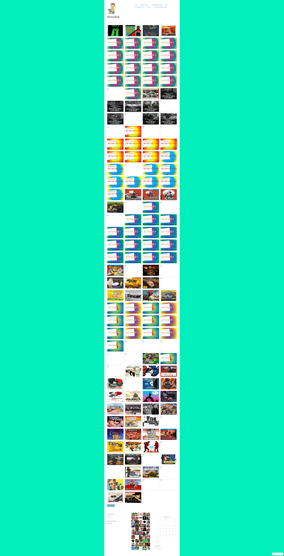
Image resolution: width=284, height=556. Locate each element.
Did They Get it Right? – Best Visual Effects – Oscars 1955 (151, 147)
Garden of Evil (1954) (135, 501)
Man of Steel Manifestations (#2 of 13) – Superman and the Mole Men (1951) (169, 273)
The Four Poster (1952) (118, 299)
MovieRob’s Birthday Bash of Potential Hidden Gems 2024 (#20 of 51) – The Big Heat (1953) (169, 461)
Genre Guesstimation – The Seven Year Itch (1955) (115, 286)
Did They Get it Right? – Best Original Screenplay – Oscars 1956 (116, 348)
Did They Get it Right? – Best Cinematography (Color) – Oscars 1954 (133, 235)
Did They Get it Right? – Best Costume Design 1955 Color (151, 71)
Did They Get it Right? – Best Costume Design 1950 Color (116, 46)
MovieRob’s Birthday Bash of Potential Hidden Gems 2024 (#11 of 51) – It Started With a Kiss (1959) (151, 474)
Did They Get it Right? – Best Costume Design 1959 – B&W (134, 97)
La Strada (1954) (119, 387)
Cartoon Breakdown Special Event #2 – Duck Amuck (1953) (115, 33)
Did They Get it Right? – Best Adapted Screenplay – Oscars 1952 (133, 323)
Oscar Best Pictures (139, 7)
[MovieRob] (111, 13)
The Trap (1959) (119, 450)
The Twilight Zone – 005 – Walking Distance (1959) (115, 122)
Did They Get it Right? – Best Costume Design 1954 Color (116, 71)
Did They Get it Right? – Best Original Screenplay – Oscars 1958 (116, 361)
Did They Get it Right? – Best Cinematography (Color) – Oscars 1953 (169, 222)
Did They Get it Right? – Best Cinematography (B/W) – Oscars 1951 (116, 222)
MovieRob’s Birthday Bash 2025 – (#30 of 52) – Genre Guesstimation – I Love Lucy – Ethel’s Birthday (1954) (134, 411)
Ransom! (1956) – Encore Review (113, 210)
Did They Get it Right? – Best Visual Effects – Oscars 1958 (133, 160)
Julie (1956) (173, 375)
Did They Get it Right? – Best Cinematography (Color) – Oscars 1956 (133, 248)
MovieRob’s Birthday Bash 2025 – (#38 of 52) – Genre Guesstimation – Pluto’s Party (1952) (115, 411)
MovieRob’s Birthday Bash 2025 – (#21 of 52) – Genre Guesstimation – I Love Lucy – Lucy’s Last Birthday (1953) (151, 411)
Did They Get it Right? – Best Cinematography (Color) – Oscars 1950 (133, 210)
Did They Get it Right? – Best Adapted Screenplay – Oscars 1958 (133, 361)
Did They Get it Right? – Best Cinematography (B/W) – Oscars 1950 (151, 210)
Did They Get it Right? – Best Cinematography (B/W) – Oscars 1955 (116, 248)
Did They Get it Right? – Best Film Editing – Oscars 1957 (151, 185)
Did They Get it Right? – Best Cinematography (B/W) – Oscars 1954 (151, 235)
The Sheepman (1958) (135, 400)
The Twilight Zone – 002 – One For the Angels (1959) (168, 122)
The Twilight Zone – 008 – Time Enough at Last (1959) (133, 109)
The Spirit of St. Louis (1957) (117, 438)
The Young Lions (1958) (153, 274)
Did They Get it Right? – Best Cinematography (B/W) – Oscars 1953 (116, 235)
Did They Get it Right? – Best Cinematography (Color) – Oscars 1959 (151, 260)
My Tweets (109, 523)
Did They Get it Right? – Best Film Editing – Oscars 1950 (169, 160)
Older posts (111, 505)
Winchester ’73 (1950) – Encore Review (150, 298)
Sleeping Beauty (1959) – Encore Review (150, 399)
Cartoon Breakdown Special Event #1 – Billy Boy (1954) (133, 34)
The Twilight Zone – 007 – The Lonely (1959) (151, 109)
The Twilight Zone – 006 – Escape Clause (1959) (168, 109)
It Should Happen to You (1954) (114, 425)
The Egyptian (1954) (118, 274)
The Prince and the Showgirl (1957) (167, 425)
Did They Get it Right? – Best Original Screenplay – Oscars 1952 (116, 323)
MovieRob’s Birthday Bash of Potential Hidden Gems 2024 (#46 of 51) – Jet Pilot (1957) (169, 449)
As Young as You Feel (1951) (170, 299)
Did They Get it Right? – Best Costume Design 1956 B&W (134, 84)
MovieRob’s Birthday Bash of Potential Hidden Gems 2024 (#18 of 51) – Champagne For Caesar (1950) (116, 474)
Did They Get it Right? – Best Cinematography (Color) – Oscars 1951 (169, 210)
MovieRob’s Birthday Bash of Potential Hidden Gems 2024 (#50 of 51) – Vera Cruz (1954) (151, 448)
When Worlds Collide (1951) (134, 286)
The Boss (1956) (172, 438)
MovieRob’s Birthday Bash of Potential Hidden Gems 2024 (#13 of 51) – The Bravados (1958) (134, 474)
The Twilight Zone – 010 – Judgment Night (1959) (168, 97)
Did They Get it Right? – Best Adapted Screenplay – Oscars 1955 (169, 336)
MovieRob (113, 17)
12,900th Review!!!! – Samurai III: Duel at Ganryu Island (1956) (134, 197)
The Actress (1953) (118, 488)
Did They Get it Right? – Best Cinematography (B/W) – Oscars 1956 (151, 248)
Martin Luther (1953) (153, 286)
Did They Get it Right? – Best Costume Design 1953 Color (151, 59)
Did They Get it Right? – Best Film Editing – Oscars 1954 (169, 172)
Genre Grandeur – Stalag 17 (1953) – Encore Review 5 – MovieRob (133, 449)
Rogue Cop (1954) (172, 286)
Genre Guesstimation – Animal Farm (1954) (134, 425)
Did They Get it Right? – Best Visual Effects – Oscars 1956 (169, 147)
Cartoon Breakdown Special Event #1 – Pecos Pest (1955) (151, 34)
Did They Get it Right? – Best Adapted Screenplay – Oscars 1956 (133, 348)
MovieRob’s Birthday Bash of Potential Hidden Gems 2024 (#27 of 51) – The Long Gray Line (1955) (134, 461)
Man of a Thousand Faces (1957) (149, 362)
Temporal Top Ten (144, 4)
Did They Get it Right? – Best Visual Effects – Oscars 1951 (151, 134)
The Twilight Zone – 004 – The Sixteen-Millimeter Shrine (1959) (134, 121)
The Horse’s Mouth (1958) (152, 375)
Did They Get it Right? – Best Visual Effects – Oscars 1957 (116, 160)
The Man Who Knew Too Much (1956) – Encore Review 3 (168, 487)
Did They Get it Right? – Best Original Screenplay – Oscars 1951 (151, 311)
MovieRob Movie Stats (157, 4)
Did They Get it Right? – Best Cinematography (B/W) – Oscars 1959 (169, 260)
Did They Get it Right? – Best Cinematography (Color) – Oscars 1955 (169, 235)
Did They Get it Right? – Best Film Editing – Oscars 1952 (133, 172)
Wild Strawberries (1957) (152, 387)
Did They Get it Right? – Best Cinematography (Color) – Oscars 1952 (133, 222)
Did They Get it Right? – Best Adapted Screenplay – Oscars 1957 (169, 348)
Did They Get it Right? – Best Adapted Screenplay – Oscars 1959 (116, 374)
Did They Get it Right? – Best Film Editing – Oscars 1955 (116, 185)
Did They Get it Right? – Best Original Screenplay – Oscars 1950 (116, 311)
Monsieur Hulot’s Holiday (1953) (131, 387)
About (166, 4)
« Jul (156, 541)
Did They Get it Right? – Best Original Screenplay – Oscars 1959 (169, 361)
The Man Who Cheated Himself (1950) (150, 488)
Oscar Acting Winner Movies (160, 7)
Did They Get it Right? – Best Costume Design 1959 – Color (116, 97)
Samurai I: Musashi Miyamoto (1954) (167, 198)
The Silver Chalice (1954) (135, 274)
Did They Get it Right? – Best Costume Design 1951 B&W (169, 46)
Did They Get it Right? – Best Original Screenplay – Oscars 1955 (151, 336)
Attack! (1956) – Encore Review (166, 387)
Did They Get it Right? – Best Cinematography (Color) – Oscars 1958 (116, 260)
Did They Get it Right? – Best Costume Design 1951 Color (151, 46)
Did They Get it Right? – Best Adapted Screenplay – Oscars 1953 (169, 323)
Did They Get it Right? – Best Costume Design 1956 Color (116, 84)
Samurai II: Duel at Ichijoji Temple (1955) (150, 198)
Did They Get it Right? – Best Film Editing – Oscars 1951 (116, 172)
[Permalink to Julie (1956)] (168, 376)
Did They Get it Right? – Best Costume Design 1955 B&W (169, 71)
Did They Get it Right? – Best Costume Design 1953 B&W (169, 59)
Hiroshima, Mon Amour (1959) (113, 399)
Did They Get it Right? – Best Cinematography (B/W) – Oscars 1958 (133, 260)
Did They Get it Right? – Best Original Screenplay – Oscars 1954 (116, 336)
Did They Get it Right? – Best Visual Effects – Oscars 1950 (133, 134)
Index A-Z (149, 7)
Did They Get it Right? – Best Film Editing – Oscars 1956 (133, 185)
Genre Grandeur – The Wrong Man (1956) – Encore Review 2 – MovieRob (116, 500)
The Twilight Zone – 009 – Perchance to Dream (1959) (115, 109)
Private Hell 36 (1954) (135, 488)
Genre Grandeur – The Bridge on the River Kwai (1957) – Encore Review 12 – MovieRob (169, 32)
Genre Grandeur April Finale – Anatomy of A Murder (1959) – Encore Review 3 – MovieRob (151, 95)
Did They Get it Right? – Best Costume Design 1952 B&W (133, 59)
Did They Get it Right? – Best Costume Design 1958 (169, 84)
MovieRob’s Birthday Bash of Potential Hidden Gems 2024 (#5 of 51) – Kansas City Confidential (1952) (169, 474)
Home (136, 4)
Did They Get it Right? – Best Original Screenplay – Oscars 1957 (151, 348)
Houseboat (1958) (136, 375)
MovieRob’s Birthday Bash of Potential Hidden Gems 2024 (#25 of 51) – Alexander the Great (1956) (151, 461)
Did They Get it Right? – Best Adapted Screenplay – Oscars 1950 (133, 311)
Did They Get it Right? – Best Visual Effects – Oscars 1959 (151, 160)
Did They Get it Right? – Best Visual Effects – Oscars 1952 (169, 134)
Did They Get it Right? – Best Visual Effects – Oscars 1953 (116, 147)
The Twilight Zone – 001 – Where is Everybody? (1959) (116, 134)
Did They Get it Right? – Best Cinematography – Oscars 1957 (169, 248)
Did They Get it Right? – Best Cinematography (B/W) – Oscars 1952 (151, 222)
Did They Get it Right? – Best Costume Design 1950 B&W (134, 46)
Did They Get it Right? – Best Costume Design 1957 (151, 84)
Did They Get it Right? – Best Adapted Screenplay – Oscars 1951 (169, 311)
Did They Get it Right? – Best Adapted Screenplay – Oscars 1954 (133, 336)
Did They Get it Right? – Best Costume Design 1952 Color (116, 59)
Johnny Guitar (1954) (171, 413)
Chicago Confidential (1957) (152, 438)
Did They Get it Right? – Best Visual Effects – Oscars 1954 (133, 147)
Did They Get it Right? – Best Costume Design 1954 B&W (134, 71)
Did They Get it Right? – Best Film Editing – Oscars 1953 (151, 172)
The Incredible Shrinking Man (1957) (150, 425)
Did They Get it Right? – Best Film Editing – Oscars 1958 (169, 185)
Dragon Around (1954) (171, 400)
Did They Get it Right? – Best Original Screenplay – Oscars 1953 (151, 323)
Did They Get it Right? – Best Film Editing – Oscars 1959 (116, 198)
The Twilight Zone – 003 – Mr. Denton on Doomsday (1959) (151, 122)
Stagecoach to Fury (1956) (134, 299)
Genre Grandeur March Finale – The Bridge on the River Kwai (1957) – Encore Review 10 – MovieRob (134, 436)
